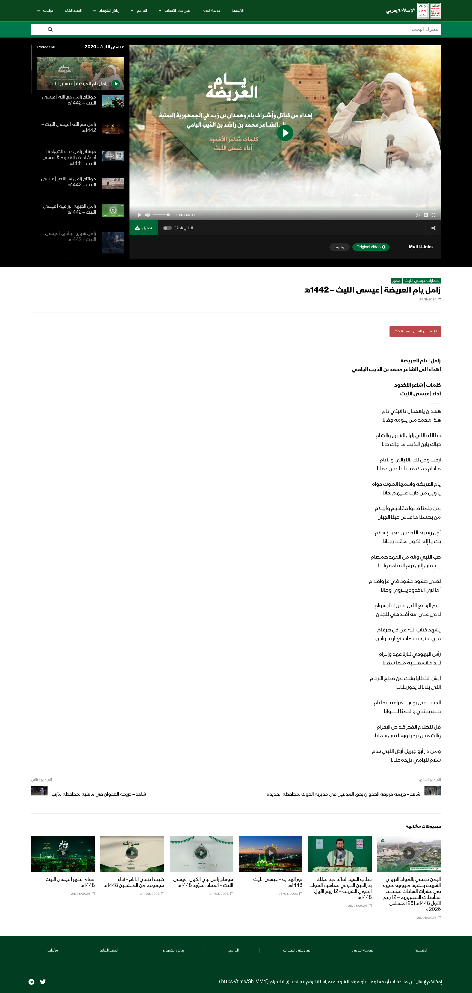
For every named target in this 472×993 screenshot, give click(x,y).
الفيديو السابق (430, 780)
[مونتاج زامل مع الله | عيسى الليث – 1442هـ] (113, 106)
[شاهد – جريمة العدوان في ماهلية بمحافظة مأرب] (39, 794)
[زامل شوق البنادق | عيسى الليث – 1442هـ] (113, 243)
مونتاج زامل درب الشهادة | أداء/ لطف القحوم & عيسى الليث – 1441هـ (69, 157)
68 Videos (47, 47)
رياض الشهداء (109, 11)
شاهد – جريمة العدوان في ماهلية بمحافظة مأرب (99, 794)
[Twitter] (43, 982)
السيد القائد (73, 11)
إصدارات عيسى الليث (422, 281)
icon (409, 853)
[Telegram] (31, 982)
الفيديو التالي (41, 780)
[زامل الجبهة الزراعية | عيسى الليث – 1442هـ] (113, 215)
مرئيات (48, 11)
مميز (397, 281)
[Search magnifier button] (50, 29)
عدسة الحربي (210, 11)
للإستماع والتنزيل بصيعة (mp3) (415, 331)
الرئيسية (237, 11)
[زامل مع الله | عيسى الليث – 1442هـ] (113, 133)
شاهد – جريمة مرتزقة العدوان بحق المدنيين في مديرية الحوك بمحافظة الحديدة (343, 794)
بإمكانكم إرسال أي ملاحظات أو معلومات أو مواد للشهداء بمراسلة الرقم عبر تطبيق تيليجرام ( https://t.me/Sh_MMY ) (331, 981)
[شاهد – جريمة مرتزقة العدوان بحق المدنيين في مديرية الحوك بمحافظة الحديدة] (432, 794)
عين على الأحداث (177, 11)
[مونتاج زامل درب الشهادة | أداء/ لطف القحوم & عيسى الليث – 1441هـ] (113, 161)
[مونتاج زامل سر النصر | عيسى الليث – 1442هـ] (113, 188)
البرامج (142, 11)
